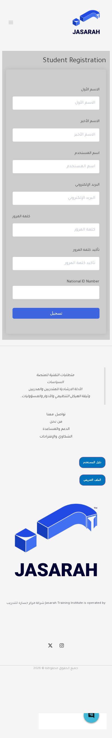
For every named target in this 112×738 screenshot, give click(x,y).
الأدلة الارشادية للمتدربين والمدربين (55, 389)
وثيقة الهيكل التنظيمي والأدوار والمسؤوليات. (55, 396)
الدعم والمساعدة (56, 429)
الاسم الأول (90, 90)
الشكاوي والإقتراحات (56, 437)
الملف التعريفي (92, 480)
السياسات (55, 382)
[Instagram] (61, 645)
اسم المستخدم (87, 153)
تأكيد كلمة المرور (86, 250)
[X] (50, 645)
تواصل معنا (56, 415)
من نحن (56, 422)
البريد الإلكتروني (87, 185)
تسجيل (56, 313)
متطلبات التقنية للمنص (56, 375)
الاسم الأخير (90, 121)
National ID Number (83, 282)
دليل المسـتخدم (92, 462)
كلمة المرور (21, 217)
